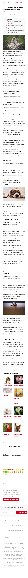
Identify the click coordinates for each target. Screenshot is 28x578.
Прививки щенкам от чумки (15, 25)
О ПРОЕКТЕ (10, 525)
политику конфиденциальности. (16, 496)
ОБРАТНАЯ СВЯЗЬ (14, 527)
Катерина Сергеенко (13, 370)
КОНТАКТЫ (18, 525)
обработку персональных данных (11, 494)
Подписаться (23, 512)
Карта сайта (14, 567)
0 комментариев (10, 443)
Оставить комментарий (14, 446)
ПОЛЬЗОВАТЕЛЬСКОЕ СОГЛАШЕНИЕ (14, 530)
